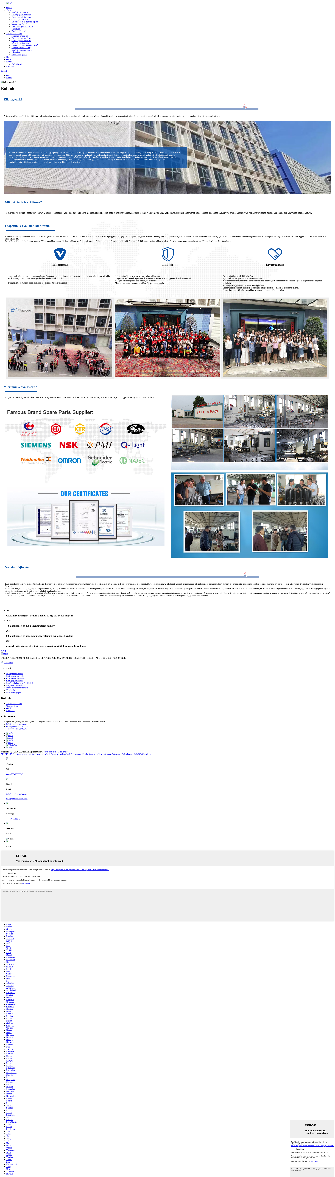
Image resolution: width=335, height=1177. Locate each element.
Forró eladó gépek (19, 31)
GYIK (9, 59)
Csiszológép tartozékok (21, 17)
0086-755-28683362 (14, 774)
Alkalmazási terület (14, 33)
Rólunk (9, 62)
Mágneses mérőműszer (21, 24)
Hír (7, 57)
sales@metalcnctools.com (16, 726)
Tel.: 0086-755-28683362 (16, 729)
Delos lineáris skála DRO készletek (136, 754)
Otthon (9, 8)
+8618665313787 (13, 819)
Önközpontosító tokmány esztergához (86, 754)
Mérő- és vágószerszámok (22, 26)
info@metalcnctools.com (16, 724)
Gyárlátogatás (17, 64)
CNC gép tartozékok (20, 19)
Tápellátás (16, 29)
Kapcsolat (10, 66)
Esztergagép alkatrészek (60, 754)
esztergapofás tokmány (112, 754)
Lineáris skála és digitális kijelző (25, 22)
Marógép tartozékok (20, 12)
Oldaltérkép (63, 752)
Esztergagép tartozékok (21, 15)
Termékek (10, 10)
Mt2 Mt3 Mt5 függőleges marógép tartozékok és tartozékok (25, 754)
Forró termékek (50, 752)
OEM (3, 651)
